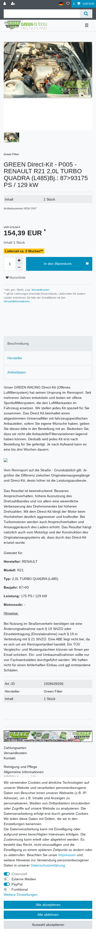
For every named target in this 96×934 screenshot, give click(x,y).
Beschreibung (18, 343)
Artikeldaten (16, 372)
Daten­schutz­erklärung (48, 865)
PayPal (17, 884)
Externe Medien (24, 879)
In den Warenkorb (58, 264)
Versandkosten (40, 289)
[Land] (60, 4)
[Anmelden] (5, 4)
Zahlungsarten (15, 748)
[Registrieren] (13, 4)
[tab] (48, 343)
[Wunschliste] (67, 4)
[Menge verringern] (19, 267)
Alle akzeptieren (48, 905)
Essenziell (19, 874)
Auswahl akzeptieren (48, 925)
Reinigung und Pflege (20, 767)
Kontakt (10, 758)
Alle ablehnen (48, 915)
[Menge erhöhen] (19, 260)
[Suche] (86, 13)
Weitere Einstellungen (21, 895)
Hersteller (14, 358)
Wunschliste (17, 277)
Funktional (20, 889)
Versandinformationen (17, 301)
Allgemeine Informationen (24, 772)
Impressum (67, 855)
